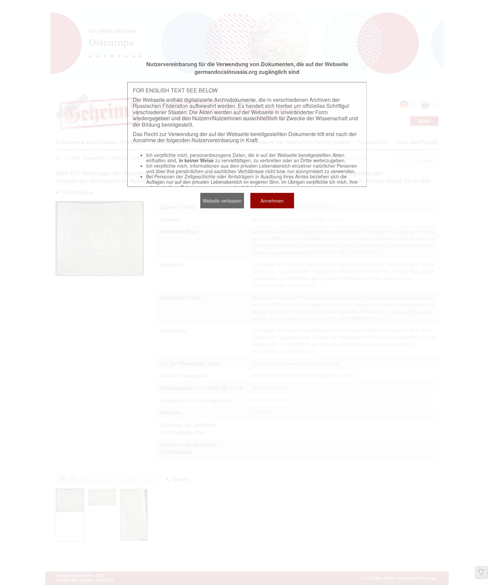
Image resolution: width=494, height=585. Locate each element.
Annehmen (272, 200)
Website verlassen (222, 200)
